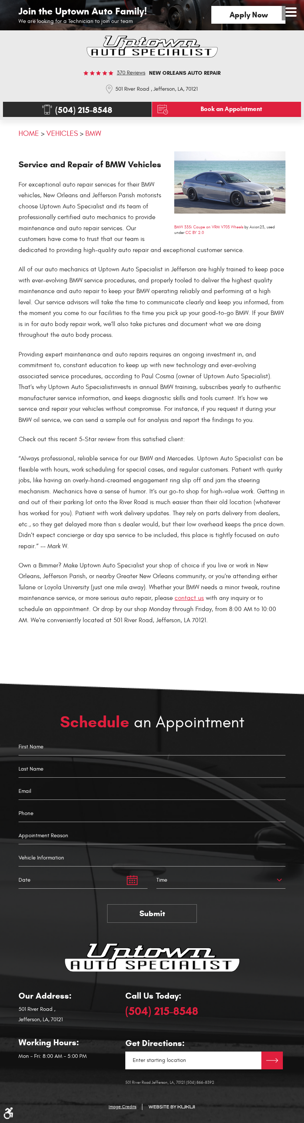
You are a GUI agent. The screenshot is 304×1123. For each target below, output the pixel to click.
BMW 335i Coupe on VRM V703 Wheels (208, 227)
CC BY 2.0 (194, 232)
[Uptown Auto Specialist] (152, 46)
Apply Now (248, 15)
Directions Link (272, 1060)
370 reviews (131, 73)
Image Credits (122, 1106)
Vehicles (62, 133)
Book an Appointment (231, 109)
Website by (171, 1107)
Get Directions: (155, 1043)
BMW (93, 133)
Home (29, 133)
